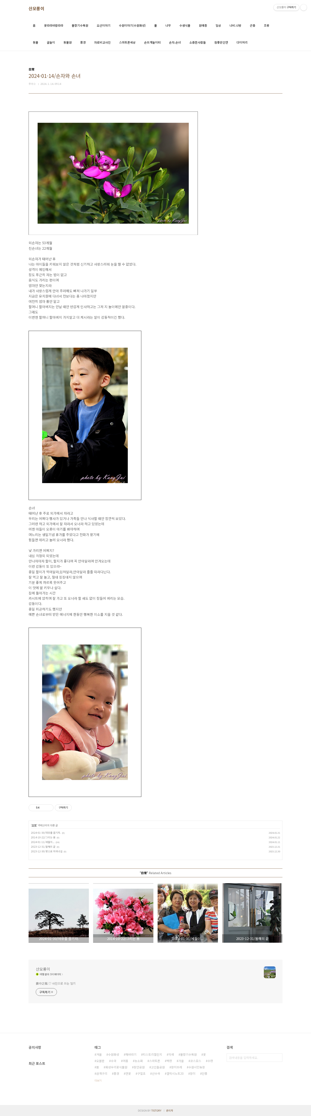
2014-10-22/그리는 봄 (43, 837)
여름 (125, 1061)
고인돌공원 (158, 1067)
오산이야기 (103, 25)
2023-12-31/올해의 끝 (43, 846)
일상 (218, 25)
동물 (35, 42)
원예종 (203, 25)
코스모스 (195, 1061)
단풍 (204, 1073)
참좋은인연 (221, 42)
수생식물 (184, 25)
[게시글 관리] (48, 808)
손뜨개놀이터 (152, 42)
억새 (171, 1054)
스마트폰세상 (127, 42)
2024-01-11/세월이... (42, 842)
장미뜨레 (176, 1067)
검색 (278, 1058)
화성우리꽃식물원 (116, 1067)
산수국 (156, 1073)
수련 (210, 1061)
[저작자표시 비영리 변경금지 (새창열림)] (77, 807)
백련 (169, 1061)
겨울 (99, 1054)
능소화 (139, 1061)
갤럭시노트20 (175, 1073)
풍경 (83, 42)
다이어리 (242, 42)
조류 (266, 25)
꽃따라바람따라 (53, 25)
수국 (113, 1061)
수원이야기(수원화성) (132, 25)
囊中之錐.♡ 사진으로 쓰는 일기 (56, 983)
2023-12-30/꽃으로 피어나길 (46, 851)
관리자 (169, 1110)
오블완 (100, 1061)
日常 (34, 825)
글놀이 (51, 42)
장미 (192, 1073)
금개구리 (101, 1073)
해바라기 (130, 1054)
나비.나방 (235, 25)
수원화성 (113, 1054)
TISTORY (156, 1110)
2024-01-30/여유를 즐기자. (46, 832)
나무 (168, 25)
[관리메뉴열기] (303, 7)
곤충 (252, 25)
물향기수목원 (80, 25)
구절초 (141, 1073)
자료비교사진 (102, 42)
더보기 (98, 1080)
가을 (181, 1061)
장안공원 (139, 1067)
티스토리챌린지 (152, 1054)
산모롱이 (36, 8)
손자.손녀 (175, 42)
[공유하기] (43, 808)
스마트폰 (154, 1061)
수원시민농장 (197, 1067)
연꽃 (128, 1073)
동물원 (67, 42)
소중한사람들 (197, 42)
